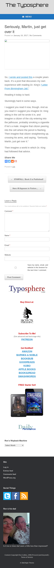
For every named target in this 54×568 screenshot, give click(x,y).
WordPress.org (9, 478)
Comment (9, 211)
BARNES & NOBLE (27, 355)
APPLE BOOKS (27, 369)
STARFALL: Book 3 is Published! (27, 179)
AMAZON (27, 351)
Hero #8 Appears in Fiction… (27, 188)
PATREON (27, 339)
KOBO (27, 365)
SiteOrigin (25, 563)
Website (8, 255)
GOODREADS (27, 362)
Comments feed (9, 474)
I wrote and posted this (21, 77)
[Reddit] (12, 161)
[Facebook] (6, 161)
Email (7, 245)
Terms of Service (27, 557)
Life (13, 167)
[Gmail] (15, 161)
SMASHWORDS (27, 376)
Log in (6, 467)
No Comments (36, 35)
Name (7, 235)
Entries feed (8, 471)
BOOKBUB (27, 358)
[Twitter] (9, 161)
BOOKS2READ (27, 372)
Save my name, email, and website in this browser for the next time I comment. (38, 267)
